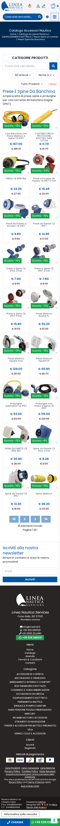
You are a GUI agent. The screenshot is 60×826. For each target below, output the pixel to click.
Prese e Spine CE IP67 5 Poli (16, 315)
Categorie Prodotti (30, 57)
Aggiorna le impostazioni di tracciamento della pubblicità (30, 775)
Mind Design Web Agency (41, 806)
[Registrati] (43, 6)
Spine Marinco (44, 493)
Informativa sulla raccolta (20, 814)
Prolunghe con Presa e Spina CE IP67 (44, 406)
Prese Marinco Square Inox (16, 359)
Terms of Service (36, 782)
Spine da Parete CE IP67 (16, 495)
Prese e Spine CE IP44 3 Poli (16, 269)
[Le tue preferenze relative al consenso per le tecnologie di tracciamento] (54, 820)
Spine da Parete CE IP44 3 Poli (44, 449)
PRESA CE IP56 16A (16, 178)
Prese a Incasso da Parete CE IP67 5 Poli (44, 179)
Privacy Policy (15, 782)
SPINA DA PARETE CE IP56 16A (16, 449)
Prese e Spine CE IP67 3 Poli (44, 269)
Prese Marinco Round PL (44, 315)
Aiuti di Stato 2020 (30, 786)
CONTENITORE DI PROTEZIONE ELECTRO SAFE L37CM (44, 137)
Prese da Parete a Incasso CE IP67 (16, 225)
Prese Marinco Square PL (44, 359)
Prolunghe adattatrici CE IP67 (16, 405)
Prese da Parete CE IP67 (44, 225)
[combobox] (20, 17)
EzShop (42, 802)
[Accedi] (38, 6)
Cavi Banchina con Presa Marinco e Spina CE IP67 (16, 136)
